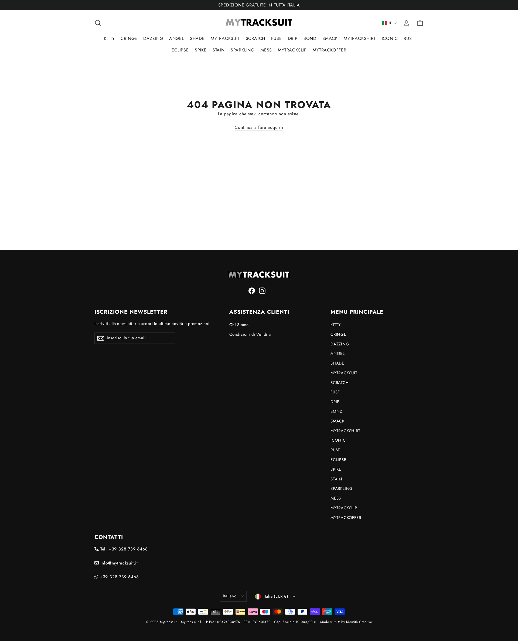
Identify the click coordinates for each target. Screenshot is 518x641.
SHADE (197, 38)
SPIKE (201, 50)
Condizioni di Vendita (250, 334)
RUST (409, 38)
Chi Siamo (239, 325)
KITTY (109, 38)
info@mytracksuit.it (118, 563)
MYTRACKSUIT (225, 38)
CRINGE (129, 38)
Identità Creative (359, 621)
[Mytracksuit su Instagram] (262, 290)
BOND (310, 38)
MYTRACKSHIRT (360, 38)
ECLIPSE (180, 50)
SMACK (330, 38)
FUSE (276, 38)
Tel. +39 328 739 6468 (123, 549)
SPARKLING (242, 50)
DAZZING (153, 38)
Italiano (230, 596)
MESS (266, 50)
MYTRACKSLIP (292, 50)
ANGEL (176, 38)
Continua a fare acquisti (259, 127)
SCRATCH (255, 38)
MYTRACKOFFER (329, 50)
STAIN (219, 50)
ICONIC (390, 38)
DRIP (293, 38)
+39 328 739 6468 (118, 577)
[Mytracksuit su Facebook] (251, 290)
